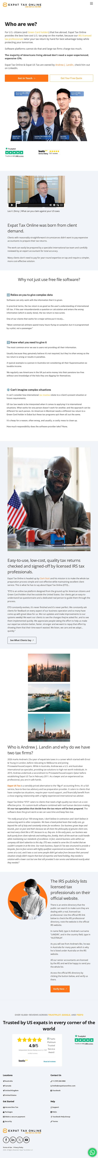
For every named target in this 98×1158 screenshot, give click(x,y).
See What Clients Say (20, 640)
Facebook (56, 1090)
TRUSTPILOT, (54, 1015)
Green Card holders (38, 32)
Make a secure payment (15, 1116)
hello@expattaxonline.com (63, 1086)
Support (55, 1107)
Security (8, 1121)
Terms (55, 1121)
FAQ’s (54, 1112)
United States (10, 1095)
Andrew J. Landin (64, 64)
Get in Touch (25, 78)
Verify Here (58, 988)
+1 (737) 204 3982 (58, 1081)
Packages (8, 1112)
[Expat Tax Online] (22, 6)
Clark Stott (45, 578)
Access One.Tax (11, 1107)
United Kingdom (12, 1090)
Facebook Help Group (61, 1116)
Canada (8, 1086)
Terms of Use (7, 1147)
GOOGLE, (66, 1015)
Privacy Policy (18, 1147)
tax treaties (44, 395)
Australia (9, 1081)
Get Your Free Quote (71, 78)
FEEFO (80, 1015)
